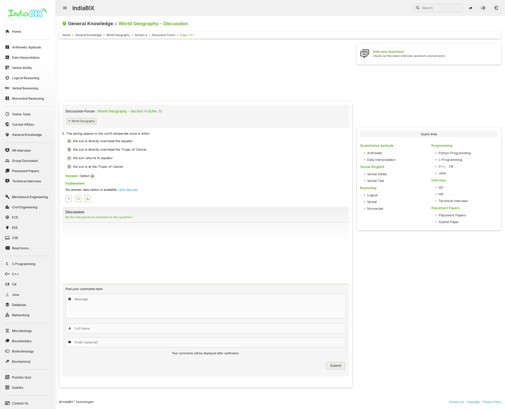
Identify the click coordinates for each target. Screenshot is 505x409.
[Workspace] (78, 198)
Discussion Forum (163, 35)
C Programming (450, 160)
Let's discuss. (128, 190)
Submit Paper (449, 222)
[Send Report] (87, 198)
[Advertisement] (177, 70)
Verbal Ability (377, 174)
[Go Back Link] (68, 198)
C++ (442, 166)
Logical (372, 195)
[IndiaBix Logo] (27, 15)
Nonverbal (375, 209)
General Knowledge (88, 35)
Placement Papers (452, 215)
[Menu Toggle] (65, 8)
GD (441, 187)
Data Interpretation (381, 160)
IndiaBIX (83, 8)
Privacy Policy (492, 401)
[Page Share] (471, 8)
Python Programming (455, 153)
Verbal (372, 202)
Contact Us (456, 401)
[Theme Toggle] (483, 8)
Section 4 (141, 35)
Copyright (473, 401)
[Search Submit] (418, 8)
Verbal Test (375, 181)
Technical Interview (453, 201)
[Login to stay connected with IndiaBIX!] (496, 8)
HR (441, 194)
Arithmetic (374, 153)
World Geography (118, 35)
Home (66, 35)
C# (451, 166)
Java (442, 173)
